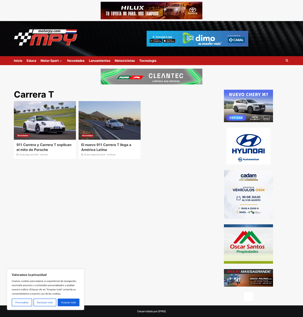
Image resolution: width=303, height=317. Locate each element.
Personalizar (22, 302)
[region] (45, 289)
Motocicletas (125, 60)
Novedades (76, 60)
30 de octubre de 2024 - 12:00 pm (100, 154)
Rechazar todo (45, 302)
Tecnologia (147, 60)
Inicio (18, 60)
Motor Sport (50, 60)
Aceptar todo (68, 302)
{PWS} (162, 311)
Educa (31, 60)
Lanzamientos (99, 60)
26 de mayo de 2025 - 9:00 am (33, 154)
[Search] (287, 61)
